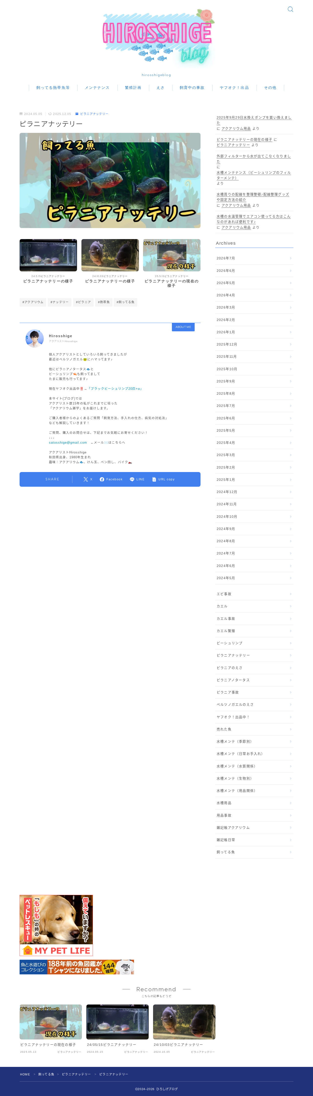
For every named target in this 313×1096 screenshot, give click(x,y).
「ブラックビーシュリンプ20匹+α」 (115, 389)
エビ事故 (224, 594)
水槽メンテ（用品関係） (237, 791)
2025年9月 (226, 381)
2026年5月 (226, 283)
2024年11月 (227, 504)
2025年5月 (226, 430)
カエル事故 (226, 619)
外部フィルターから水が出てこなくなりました (254, 158)
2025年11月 (227, 356)
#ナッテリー (60, 302)
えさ (160, 87)
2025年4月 (226, 443)
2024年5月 (226, 578)
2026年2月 (226, 320)
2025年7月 (226, 406)
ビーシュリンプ (230, 643)
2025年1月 (226, 480)
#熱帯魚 (104, 302)
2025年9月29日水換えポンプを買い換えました (254, 120)
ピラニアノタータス (233, 680)
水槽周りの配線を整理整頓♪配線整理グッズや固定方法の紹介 (253, 197)
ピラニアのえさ (230, 668)
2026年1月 (226, 332)
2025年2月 (226, 467)
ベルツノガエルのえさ (235, 704)
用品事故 (224, 815)
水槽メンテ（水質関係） (237, 766)
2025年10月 (227, 369)
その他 (270, 87)
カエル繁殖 (226, 631)
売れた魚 (224, 729)
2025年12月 (227, 344)
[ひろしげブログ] (156, 35)
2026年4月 (226, 295)
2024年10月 (227, 517)
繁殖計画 (133, 87)
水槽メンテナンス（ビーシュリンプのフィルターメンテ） (254, 175)
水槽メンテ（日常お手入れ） (241, 754)
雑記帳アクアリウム (233, 828)
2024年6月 (226, 566)
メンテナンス (97, 87)
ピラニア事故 (228, 692)
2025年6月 (226, 418)
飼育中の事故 (192, 87)
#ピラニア (83, 302)
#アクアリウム (33, 302)
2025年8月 (226, 393)
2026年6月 (226, 271)
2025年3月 (226, 455)
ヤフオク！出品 (234, 87)
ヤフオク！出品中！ (233, 717)
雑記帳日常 (226, 840)
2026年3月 (226, 307)
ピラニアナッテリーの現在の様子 (244, 139)
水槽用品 (224, 803)
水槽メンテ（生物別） (235, 778)
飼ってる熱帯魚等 (53, 87)
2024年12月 (227, 492)
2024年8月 (226, 541)
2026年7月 (226, 258)
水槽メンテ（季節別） (235, 741)
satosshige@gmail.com (68, 442)
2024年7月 (226, 553)
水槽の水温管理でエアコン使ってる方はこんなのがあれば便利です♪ (254, 219)
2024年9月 (226, 529)
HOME (25, 1074)
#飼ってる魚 (125, 302)
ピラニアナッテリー (94, 114)
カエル (222, 606)
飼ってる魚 (226, 852)
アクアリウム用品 (236, 128)
